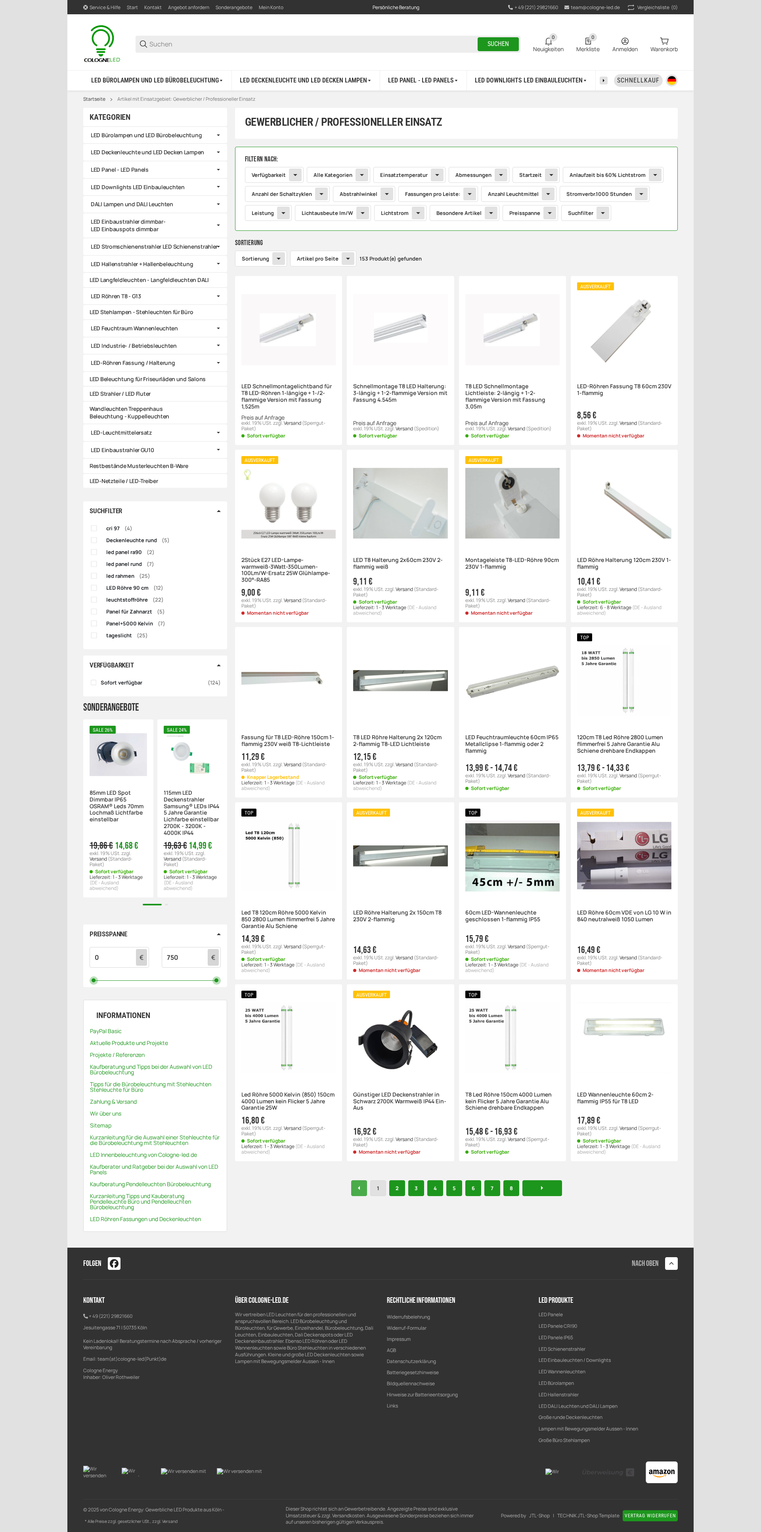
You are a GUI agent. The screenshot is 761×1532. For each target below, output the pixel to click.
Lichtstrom (395, 213)
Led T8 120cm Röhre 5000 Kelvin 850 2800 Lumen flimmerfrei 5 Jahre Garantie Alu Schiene (288, 919)
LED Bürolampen (556, 1383)
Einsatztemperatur (404, 174)
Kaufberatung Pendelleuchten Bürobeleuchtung (150, 1184)
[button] (288, 329)
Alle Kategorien (333, 174)
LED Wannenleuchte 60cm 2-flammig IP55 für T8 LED (615, 1098)
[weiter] (542, 1188)
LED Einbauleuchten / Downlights (575, 1360)
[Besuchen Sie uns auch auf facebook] (114, 1263)
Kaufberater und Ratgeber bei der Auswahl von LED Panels (154, 1169)
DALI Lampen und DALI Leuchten (132, 204)
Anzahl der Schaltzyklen (282, 193)
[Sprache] (672, 80)
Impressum (399, 1339)
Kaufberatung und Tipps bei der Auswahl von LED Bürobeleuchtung (151, 1069)
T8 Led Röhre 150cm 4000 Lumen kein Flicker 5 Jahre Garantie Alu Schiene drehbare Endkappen (508, 1101)
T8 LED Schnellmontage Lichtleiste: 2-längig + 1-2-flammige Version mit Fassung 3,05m (505, 396)
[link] (456, 189)
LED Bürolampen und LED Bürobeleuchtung (146, 135)
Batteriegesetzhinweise (413, 1372)
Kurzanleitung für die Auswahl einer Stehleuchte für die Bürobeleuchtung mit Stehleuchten (155, 1140)
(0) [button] (657, 7)
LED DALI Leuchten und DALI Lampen (578, 1406)
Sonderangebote (234, 7)
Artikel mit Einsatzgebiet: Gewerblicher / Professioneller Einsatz (186, 99)
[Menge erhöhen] (300, 1177)
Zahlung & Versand (113, 1101)
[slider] (94, 980)
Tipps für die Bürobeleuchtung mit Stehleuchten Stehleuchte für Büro (150, 1086)
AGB (391, 1350)
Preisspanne (524, 213)
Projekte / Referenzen (117, 1054)
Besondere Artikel (459, 213)
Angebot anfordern (188, 7)
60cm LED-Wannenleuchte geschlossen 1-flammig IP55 (502, 916)
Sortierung (255, 258)
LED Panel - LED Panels (120, 169)
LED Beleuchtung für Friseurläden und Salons (148, 379)
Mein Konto (271, 7)
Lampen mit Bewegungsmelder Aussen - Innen (588, 1428)
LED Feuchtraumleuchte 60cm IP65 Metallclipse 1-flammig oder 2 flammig (511, 744)
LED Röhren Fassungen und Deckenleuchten (145, 1219)
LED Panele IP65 (556, 1337)
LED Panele (551, 1314)
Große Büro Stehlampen (564, 1440)
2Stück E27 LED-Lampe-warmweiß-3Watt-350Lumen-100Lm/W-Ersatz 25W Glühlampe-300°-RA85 (285, 570)
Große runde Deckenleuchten (571, 1417)
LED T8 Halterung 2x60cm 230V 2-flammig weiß (398, 563)
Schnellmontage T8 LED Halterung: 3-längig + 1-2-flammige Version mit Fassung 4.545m (400, 393)
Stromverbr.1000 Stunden (599, 193)
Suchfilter (580, 213)
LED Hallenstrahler (559, 1394)
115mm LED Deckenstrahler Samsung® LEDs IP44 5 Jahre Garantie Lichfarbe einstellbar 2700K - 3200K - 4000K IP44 (191, 813)
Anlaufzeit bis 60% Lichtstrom (608, 174)
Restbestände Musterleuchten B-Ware (139, 466)
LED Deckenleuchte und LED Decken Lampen (147, 152)
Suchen (498, 44)
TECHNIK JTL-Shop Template (588, 1516)
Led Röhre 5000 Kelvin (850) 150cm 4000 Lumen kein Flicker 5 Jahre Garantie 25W (288, 1101)
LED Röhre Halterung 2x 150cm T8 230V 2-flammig (397, 916)
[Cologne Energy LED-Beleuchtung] (103, 43)
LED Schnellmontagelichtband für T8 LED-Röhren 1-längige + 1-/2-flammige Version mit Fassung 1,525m (286, 396)
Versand (293, 423)
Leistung (263, 213)
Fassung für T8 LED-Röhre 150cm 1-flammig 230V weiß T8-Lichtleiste (287, 741)
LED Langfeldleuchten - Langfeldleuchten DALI (149, 280)
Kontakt (153, 7)
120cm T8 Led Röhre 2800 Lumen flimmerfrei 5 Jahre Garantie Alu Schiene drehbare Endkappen (620, 744)
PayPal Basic (106, 1031)
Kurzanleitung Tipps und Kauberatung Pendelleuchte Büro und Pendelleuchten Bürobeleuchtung (140, 1201)
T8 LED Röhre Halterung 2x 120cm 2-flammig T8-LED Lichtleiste (397, 741)
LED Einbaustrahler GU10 (122, 450)
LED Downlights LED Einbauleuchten (138, 187)
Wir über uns (105, 1113)
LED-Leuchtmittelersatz (121, 432)
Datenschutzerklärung (411, 1361)
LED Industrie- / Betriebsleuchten (134, 345)
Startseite (94, 99)
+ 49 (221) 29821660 (110, 1316)
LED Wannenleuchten (562, 1371)
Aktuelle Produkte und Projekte (129, 1043)
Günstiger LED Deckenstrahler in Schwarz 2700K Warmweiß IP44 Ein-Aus (399, 1101)
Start (132, 7)
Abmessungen (473, 174)
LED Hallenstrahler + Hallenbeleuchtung (142, 264)
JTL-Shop (539, 1516)
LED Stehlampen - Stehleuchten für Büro (141, 312)
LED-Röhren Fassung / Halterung (133, 362)
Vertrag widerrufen (650, 1516)
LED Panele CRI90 (558, 1326)
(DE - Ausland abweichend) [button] (104, 885)
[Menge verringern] (251, 1177)
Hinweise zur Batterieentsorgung (422, 1394)
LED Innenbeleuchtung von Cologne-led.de (143, 1154)
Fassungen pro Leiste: (432, 193)
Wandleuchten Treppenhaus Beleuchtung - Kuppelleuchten (129, 412)
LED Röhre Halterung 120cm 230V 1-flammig (624, 563)
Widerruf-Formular (406, 1328)
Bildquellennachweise (411, 1383)
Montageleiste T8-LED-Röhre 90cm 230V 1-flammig (512, 563)
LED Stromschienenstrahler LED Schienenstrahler (154, 246)
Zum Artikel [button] (400, 1219)
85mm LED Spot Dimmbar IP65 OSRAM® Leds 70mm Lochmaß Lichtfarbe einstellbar (116, 806)
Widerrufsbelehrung (408, 1316)
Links (392, 1405)
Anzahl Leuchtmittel (513, 193)
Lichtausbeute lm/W (327, 213)
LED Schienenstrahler (562, 1349)
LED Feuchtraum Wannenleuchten (134, 328)
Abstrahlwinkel (358, 193)
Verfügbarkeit (269, 174)
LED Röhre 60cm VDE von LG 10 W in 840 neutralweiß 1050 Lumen (624, 916)
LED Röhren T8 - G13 (116, 296)
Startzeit (530, 174)
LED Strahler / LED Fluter (120, 393)
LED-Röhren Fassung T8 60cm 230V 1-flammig (624, 390)
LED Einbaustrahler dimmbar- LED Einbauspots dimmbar (128, 225)
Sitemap (100, 1125)
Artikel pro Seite (317, 258)
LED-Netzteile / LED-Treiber (124, 481)
